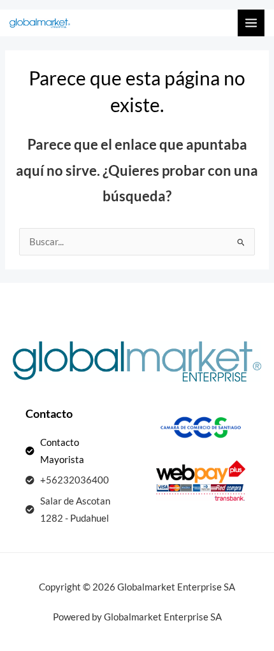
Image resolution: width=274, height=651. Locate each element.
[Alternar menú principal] (251, 23)
